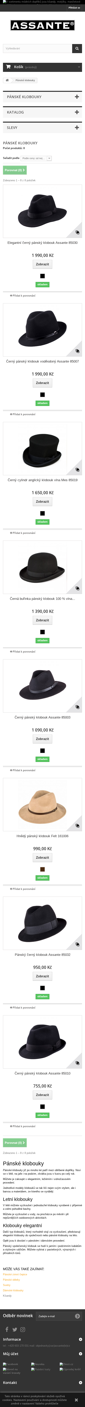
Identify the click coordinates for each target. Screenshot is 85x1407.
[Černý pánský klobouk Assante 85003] (42, 686)
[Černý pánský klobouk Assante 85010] (42, 1042)
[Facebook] (10, 1364)
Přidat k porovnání (24, 295)
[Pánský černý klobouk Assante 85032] (42, 923)
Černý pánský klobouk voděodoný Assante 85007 (42, 361)
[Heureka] (37, 1364)
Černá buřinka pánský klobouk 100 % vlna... (42, 599)
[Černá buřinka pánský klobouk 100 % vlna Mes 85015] (42, 567)
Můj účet (10, 1353)
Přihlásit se (74, 8)
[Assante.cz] (42, 24)
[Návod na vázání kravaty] (14, 1370)
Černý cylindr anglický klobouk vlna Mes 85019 (42, 480)
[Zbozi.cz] (66, 1364)
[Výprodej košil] (70, 1369)
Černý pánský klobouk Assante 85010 (42, 1073)
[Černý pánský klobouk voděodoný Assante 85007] (42, 330)
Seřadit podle (11, 158)
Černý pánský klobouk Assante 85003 (42, 717)
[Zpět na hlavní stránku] (7, 80)
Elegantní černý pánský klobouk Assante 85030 (42, 243)
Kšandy (7, 1295)
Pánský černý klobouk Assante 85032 (42, 955)
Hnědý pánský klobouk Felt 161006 (42, 836)
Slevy (12, 127)
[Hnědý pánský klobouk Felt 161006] (42, 804)
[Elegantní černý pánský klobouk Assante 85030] (42, 211)
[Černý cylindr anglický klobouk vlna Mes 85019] (42, 448)
